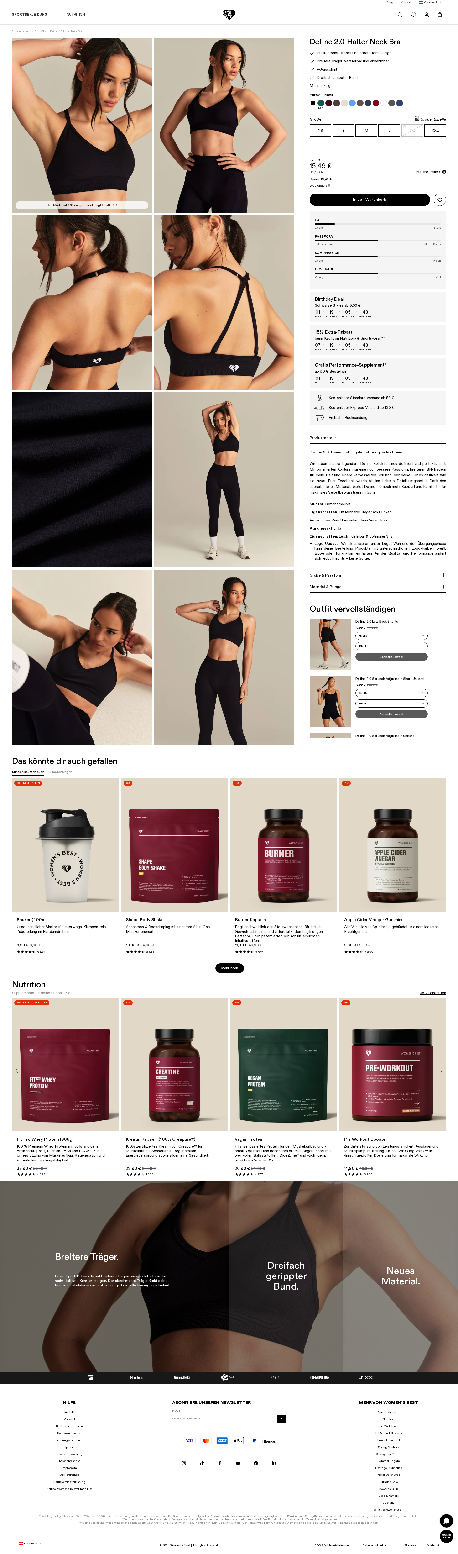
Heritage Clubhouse (388, 1468)
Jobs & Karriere (389, 1496)
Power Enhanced (388, 1440)
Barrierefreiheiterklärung (69, 1482)
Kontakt (69, 1412)
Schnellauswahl (391, 657)
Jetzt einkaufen (433, 993)
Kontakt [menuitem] (406, 2)
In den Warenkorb (370, 199)
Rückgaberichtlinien (69, 1426)
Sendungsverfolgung (69, 1440)
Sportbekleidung (21, 31)
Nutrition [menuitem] (76, 14)
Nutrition (388, 1419)
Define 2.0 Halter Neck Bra (66, 31)
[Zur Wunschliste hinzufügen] (440, 200)
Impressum (69, 1468)
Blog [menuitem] (390, 2)
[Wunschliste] (413, 15)
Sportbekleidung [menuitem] (29, 14)
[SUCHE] (400, 15)
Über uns (388, 1503)
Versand (69, 1419)
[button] (429, 2)
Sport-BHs (40, 31)
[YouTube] (238, 1463)
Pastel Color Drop (388, 1475)
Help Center (69, 1447)
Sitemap (410, 1545)
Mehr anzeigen (322, 86)
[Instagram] (184, 1463)
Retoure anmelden (69, 1433)
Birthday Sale (389, 1482)
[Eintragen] (281, 1419)
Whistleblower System (388, 1510)
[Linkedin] (274, 1463)
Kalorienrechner (69, 1461)
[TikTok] (202, 1463)
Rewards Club (388, 1489)
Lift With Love (388, 1426)
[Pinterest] (256, 1463)
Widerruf (433, 1545)
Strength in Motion (388, 1454)
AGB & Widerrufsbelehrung (333, 1545)
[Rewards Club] (446, 1536)
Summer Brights (389, 1461)
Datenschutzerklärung (377, 1545)
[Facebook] (220, 1463)
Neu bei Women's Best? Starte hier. (70, 1489)
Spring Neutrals (388, 1447)
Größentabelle (433, 119)
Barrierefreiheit (69, 1475)
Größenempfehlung (69, 1454)
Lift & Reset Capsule (388, 1433)
